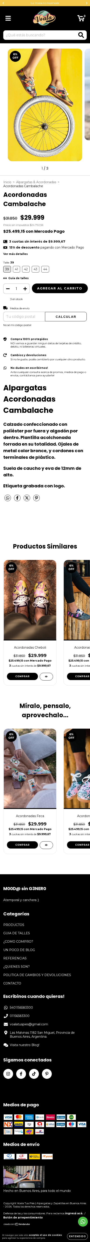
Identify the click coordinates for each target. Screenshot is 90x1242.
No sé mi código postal (17, 325)
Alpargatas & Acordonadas (36, 182)
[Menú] (8, 18)
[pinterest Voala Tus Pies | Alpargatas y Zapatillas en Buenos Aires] (47, 1074)
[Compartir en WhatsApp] (7, 498)
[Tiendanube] (17, 1224)
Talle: (8, 262)
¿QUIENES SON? (16, 967)
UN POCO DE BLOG (19, 950)
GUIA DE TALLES (16, 933)
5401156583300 (21, 1008)
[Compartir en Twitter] (27, 500)
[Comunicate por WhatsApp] (83, 1222)
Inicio (7, 182)
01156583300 (19, 1016)
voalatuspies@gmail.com (29, 1024)
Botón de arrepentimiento (23, 1217)
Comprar (22, 676)
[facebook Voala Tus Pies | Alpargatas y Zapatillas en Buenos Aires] (21, 1074)
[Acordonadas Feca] (46, 845)
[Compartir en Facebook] (17, 500)
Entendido (77, 1236)
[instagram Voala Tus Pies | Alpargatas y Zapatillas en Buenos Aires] (8, 1074)
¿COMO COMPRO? (18, 942)
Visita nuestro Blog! (24, 1045)
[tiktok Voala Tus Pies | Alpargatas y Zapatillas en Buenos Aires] (34, 1074)
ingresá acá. (74, 1213)
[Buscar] (81, 35)
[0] (81, 19)
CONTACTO (12, 983)
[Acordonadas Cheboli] (46, 676)
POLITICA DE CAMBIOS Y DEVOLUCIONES (37, 975)
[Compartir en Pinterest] (36, 500)
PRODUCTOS (13, 925)
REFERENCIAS (15, 958)
